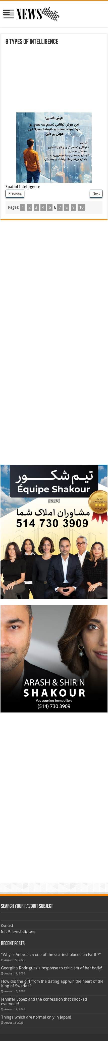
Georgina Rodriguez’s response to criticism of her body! (51, 968)
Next (96, 193)
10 (81, 207)
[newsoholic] (31, 13)
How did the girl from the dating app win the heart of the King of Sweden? (52, 983)
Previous (15, 193)
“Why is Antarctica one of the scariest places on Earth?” (51, 954)
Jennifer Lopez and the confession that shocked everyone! (44, 1001)
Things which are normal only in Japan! (36, 1017)
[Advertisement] (43, 79)
